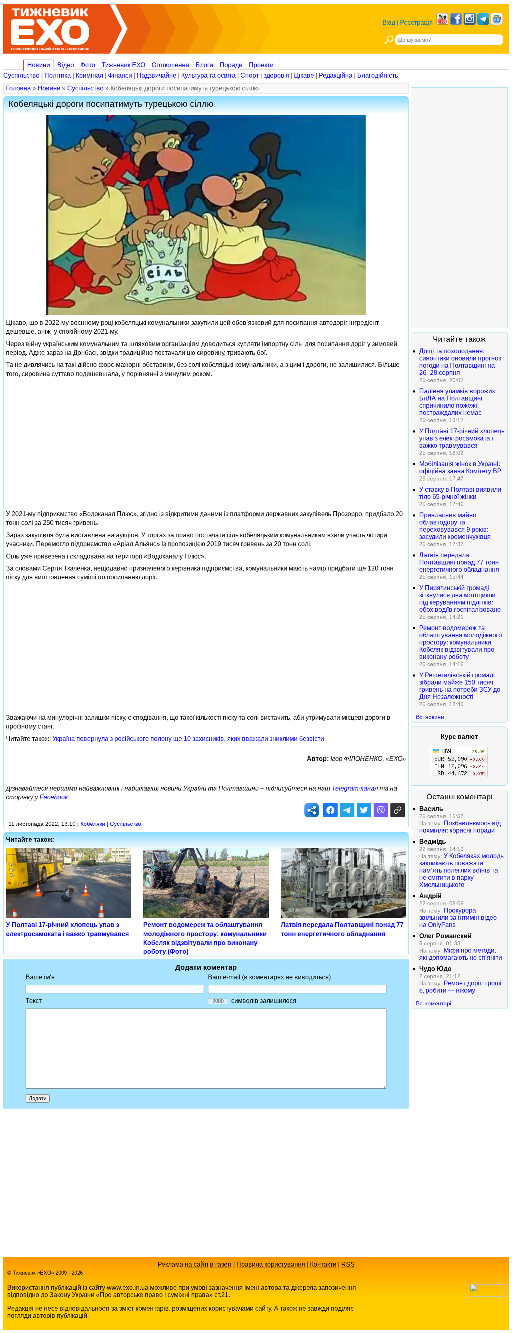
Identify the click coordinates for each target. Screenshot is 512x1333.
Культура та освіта (208, 75)
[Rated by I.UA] (487, 1294)
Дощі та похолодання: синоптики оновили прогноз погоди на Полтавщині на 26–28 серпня (460, 362)
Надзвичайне (156, 75)
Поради (231, 65)
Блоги (204, 65)
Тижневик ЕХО (123, 65)
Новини (38, 65)
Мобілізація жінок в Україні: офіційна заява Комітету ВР (460, 467)
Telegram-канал (355, 788)
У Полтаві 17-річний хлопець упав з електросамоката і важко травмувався (461, 438)
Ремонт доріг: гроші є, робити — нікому (460, 987)
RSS (348, 1264)
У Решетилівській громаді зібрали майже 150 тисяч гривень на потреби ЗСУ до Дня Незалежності (459, 686)
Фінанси (120, 75)
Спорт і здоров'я (264, 75)
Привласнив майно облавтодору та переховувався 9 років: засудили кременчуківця (455, 526)
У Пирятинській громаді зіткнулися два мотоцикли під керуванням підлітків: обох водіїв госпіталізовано (460, 598)
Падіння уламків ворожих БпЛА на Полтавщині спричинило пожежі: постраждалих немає (457, 402)
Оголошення (170, 65)
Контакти (323, 1264)
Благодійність (377, 75)
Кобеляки (92, 824)
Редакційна (335, 75)
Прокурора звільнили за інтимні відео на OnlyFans (458, 917)
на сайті (196, 1264)
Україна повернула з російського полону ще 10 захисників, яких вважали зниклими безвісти (188, 738)
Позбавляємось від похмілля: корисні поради (460, 827)
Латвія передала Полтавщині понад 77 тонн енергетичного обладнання (459, 562)
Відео (65, 65)
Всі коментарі (433, 1003)
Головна (18, 88)
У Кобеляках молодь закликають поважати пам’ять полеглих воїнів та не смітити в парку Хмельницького (461, 870)
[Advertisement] (206, 438)
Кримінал (89, 75)
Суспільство (21, 75)
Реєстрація (416, 22)
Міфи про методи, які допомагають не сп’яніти (460, 954)
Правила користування (270, 1264)
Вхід (388, 22)
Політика (57, 75)
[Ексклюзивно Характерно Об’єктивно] (50, 27)
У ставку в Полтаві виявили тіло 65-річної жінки (460, 493)
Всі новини (430, 717)
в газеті (221, 1264)
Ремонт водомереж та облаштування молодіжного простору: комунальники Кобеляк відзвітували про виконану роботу (460, 642)
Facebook (54, 797)
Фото (87, 65)
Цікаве (304, 75)
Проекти (261, 65)
